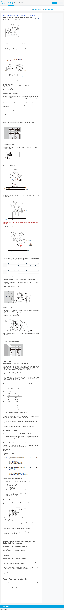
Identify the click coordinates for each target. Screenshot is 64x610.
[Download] (30, 299)
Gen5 (16, 41)
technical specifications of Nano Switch (30, 44)
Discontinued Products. (15, 15)
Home (3, 6)
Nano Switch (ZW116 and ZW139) (28, 15)
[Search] (3, 10)
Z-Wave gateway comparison (13, 44)
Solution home (6, 15)
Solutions (11, 6)
